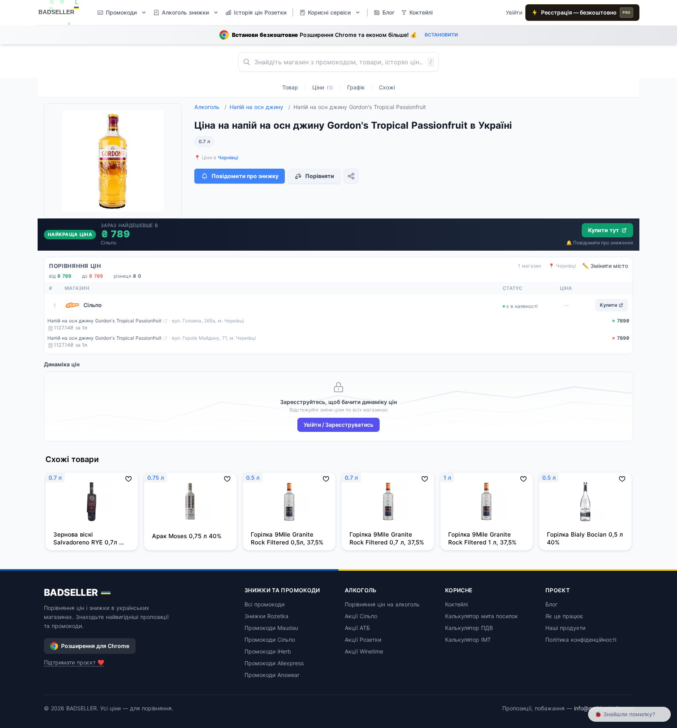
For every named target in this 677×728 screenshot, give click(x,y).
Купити (608, 305)
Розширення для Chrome (95, 645)
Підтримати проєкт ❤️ (74, 662)
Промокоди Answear (271, 675)
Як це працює (564, 616)
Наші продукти (565, 627)
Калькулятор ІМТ (468, 639)
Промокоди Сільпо (269, 639)
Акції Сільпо (361, 616)
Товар (290, 87)
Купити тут (603, 230)
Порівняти (319, 176)
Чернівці (228, 157)
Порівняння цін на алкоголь (382, 604)
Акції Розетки (363, 639)
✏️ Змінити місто (605, 265)
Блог (551, 604)
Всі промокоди (264, 604)
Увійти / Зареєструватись (338, 424)
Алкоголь (210, 107)
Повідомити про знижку (245, 176)
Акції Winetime (364, 651)
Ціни (322, 87)
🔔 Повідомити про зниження (599, 243)
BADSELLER (71, 592)
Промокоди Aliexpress (274, 663)
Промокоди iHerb (267, 651)
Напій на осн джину (260, 107)
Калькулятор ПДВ (469, 627)
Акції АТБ (357, 627)
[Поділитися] (351, 176)
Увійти (514, 12)
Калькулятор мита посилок (481, 616)
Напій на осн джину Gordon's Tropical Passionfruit (104, 321)
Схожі (387, 87)
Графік (356, 87)
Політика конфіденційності (580, 639)
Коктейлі (456, 604)
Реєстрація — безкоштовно (585, 12)
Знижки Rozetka (266, 616)
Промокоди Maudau (271, 627)
